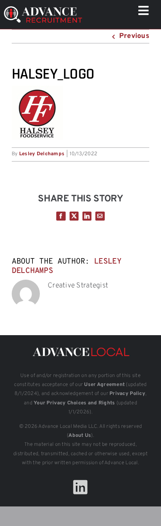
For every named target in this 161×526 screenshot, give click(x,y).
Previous (134, 36)
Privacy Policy (127, 394)
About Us (79, 436)
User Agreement (104, 385)
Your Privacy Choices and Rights (74, 403)
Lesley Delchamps (41, 154)
